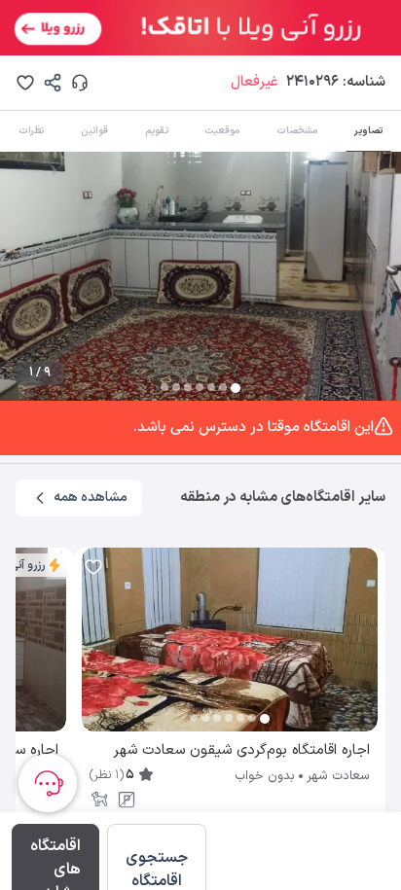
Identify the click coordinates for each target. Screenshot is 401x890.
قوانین (94, 131)
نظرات (31, 131)
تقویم (156, 131)
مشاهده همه (91, 497)
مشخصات (296, 131)
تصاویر (368, 131)
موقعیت (221, 131)
